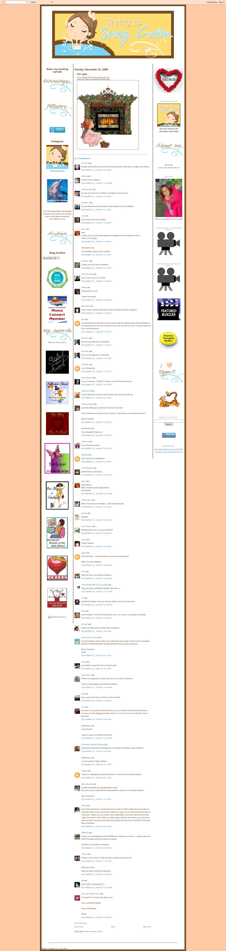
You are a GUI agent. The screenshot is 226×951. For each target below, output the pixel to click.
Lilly (82, 694)
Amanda (84, 455)
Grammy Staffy (87, 404)
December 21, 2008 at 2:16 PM (96, 223)
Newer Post (78, 927)
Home (113, 927)
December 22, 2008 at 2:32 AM (96, 507)
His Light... (83, 74)
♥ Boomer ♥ (85, 391)
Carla (83, 662)
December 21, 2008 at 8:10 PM (96, 384)
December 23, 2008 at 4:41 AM (96, 701)
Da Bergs (84, 261)
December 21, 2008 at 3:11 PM (96, 255)
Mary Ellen (85, 306)
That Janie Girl (86, 274)
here (54, 342)
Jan (82, 216)
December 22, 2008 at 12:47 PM (96, 592)
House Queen (86, 378)
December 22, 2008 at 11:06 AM (96, 578)
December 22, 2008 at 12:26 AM (96, 494)
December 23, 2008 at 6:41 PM (96, 826)
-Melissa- (84, 441)
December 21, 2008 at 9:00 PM (96, 435)
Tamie (83, 805)
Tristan (84, 854)
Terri (83, 571)
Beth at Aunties (86, 784)
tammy (83, 513)
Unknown (84, 364)
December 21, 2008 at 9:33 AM (96, 170)
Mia (82, 319)
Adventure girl (86, 189)
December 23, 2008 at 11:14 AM (96, 738)
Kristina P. (85, 203)
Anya (83, 229)
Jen (82, 707)
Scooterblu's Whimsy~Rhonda (92, 744)
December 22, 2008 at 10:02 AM (96, 565)
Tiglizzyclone (86, 500)
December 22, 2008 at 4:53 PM (96, 631)
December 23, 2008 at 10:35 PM (96, 887)
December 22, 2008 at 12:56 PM (96, 605)
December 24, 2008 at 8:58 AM (96, 917)
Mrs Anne (84, 338)
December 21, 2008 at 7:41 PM (96, 345)
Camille (84, 771)
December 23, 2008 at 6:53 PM (96, 848)
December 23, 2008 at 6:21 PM (96, 778)
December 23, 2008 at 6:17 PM (96, 764)
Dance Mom (85, 675)
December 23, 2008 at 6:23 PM (96, 799)
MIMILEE (84, 833)
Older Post (147, 927)
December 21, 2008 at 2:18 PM (96, 242)
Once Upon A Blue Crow (90, 894)
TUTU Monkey (86, 468)
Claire (83, 539)
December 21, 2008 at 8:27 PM (96, 398)
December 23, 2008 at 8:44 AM (96, 719)
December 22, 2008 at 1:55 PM (96, 618)
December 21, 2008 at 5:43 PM (96, 313)
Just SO (84, 163)
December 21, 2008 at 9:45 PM (96, 462)
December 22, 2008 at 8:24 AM (96, 533)
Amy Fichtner (86, 526)
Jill (82, 880)
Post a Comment (80, 923)
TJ (82, 598)
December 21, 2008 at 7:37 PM (96, 332)
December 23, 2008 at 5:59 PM (96, 751)
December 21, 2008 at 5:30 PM (96, 300)
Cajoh (83, 553)
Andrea (84, 176)
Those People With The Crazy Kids (94, 585)
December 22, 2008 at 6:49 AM (96, 520)
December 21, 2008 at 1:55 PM (96, 196)
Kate (83, 611)
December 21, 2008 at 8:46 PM (96, 422)
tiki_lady (84, 624)
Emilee (83, 287)
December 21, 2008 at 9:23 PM (96, 448)
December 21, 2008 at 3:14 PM (96, 268)
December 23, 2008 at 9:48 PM (96, 874)
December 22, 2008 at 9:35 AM (96, 546)
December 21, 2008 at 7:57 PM (96, 371)
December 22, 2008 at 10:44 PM (96, 687)
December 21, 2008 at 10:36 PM (96, 475)
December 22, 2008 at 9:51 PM (96, 669)
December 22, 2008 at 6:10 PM (96, 655)
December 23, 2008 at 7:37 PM (96, 861)
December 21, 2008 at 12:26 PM (96, 183)
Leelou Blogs (63, 948)
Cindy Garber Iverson (89, 637)
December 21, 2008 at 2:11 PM (96, 210)
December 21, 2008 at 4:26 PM (96, 281)
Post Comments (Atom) (93, 931)
